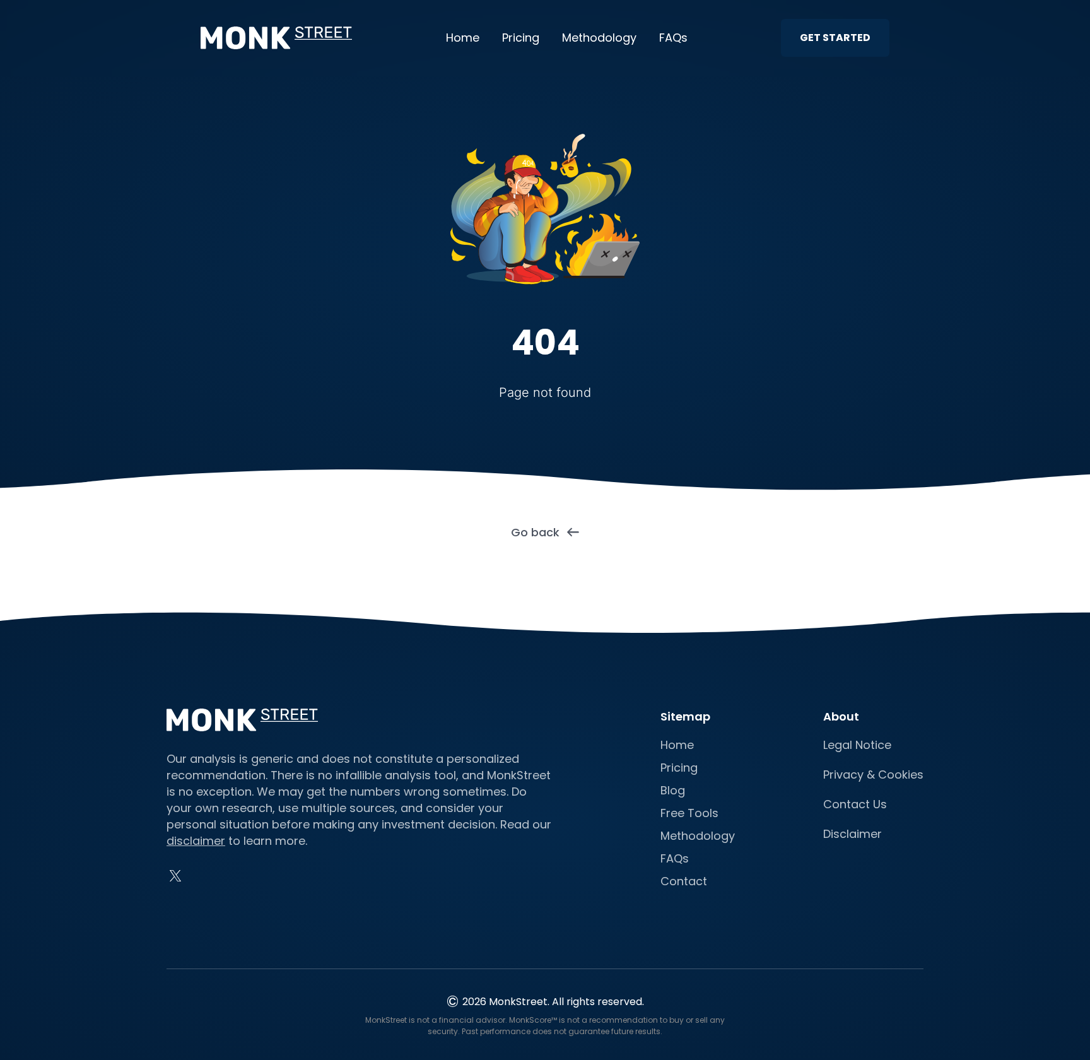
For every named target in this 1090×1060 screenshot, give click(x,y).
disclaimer (196, 841)
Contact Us (855, 804)
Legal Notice (857, 745)
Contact (683, 881)
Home (462, 37)
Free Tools (689, 813)
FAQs (673, 37)
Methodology (599, 37)
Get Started (835, 37)
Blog (672, 790)
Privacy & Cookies (873, 774)
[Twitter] (175, 875)
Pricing (520, 37)
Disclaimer (852, 834)
